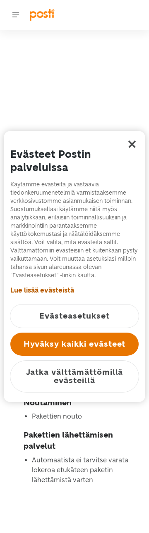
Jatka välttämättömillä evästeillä (74, 376)
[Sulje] (132, 144)
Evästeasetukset (74, 316)
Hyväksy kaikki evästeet (75, 344)
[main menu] (16, 15)
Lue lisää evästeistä (42, 290)
